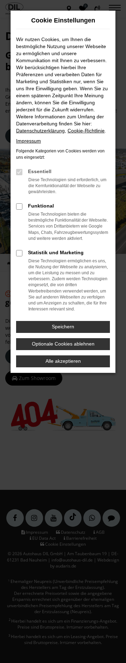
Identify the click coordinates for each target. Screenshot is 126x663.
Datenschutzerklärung (40, 130)
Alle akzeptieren (63, 361)
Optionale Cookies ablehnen (63, 344)
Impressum (28, 141)
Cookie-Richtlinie (86, 130)
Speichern (63, 326)
